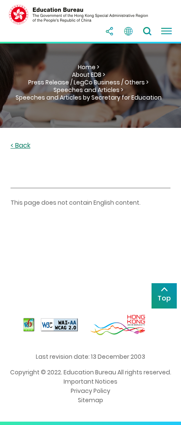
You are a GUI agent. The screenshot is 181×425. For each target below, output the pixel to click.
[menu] (166, 31)
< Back (20, 145)
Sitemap (90, 400)
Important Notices (90, 381)
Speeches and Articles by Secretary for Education (89, 97)
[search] (147, 31)
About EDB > (88, 75)
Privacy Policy (90, 391)
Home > (88, 67)
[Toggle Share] (109, 31)
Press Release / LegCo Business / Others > (88, 82)
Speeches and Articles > (88, 90)
